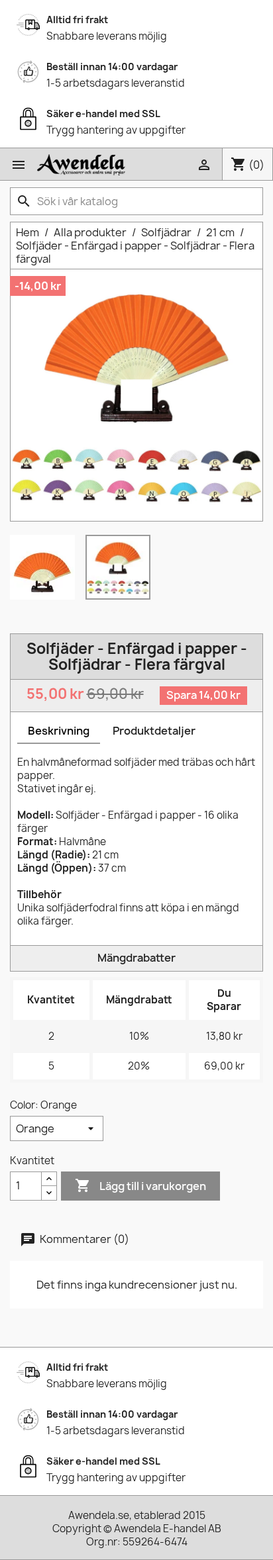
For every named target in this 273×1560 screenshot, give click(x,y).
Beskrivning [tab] (58, 730)
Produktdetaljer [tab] (154, 730)
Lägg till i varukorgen (140, 1185)
